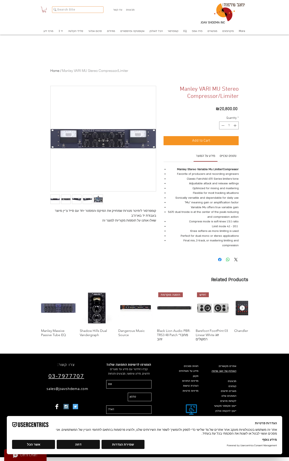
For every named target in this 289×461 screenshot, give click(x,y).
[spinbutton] (229, 125)
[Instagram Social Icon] (66, 406)
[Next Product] (242, 308)
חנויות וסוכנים (191, 366)
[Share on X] (235, 259)
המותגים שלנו (229, 396)
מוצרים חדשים (228, 391)
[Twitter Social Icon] (75, 406)
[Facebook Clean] (56, 406)
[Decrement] (222, 125)
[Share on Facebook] (219, 259)
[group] (144, 316)
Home (54, 70)
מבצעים (232, 381)
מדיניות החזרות (190, 381)
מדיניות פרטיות (190, 391)
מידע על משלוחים (188, 371)
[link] (205, 156)
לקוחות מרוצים (228, 401)
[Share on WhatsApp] (227, 259)
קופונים (232, 386)
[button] (44, 9)
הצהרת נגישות (190, 385)
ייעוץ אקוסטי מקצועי (225, 406)
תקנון (195, 376)
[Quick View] (58, 308)
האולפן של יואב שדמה (224, 371)
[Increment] (235, 125)
